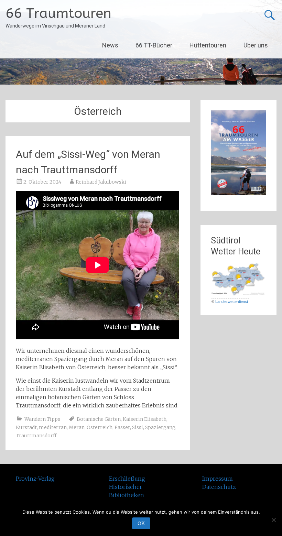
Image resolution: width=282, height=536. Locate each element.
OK (141, 523)
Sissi (137, 427)
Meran (77, 427)
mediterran (53, 427)
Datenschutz (219, 486)
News (110, 45)
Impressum (217, 478)
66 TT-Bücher (153, 45)
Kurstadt (26, 427)
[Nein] (273, 519)
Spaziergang (160, 427)
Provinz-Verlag (35, 478)
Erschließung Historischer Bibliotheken (127, 487)
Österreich (99, 427)
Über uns (255, 45)
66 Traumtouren (58, 13)
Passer (122, 427)
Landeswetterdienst (231, 301)
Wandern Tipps (42, 419)
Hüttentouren (207, 45)
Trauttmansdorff (36, 436)
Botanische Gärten (99, 419)
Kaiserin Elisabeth (144, 419)
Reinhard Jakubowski (101, 182)
